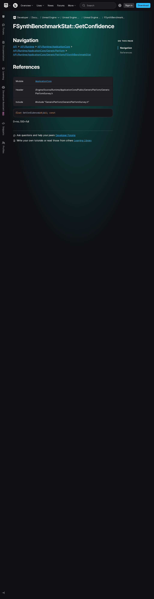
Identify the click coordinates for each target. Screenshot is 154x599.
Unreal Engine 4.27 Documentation (71, 17)
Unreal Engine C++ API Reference (92, 17)
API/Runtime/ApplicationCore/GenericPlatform (39, 50)
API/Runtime (27, 46)
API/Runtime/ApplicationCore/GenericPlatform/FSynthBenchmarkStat (52, 54)
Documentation (35, 17)
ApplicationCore (43, 81)
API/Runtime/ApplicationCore (53, 46)
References (126, 52)
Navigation (126, 48)
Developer (22, 17)
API (15, 46)
